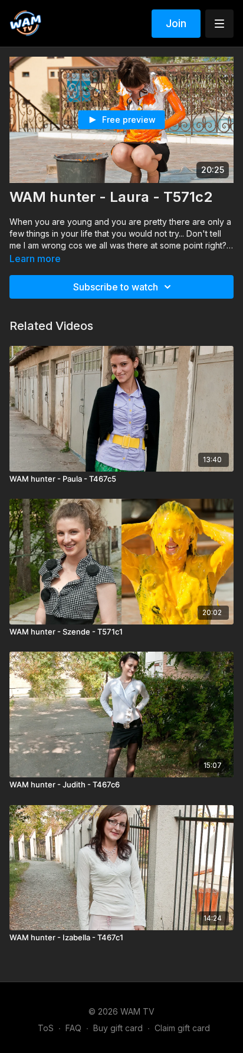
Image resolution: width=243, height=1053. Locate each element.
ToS (46, 1028)
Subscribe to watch (115, 287)
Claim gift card (182, 1028)
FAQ (73, 1028)
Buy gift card (118, 1028)
